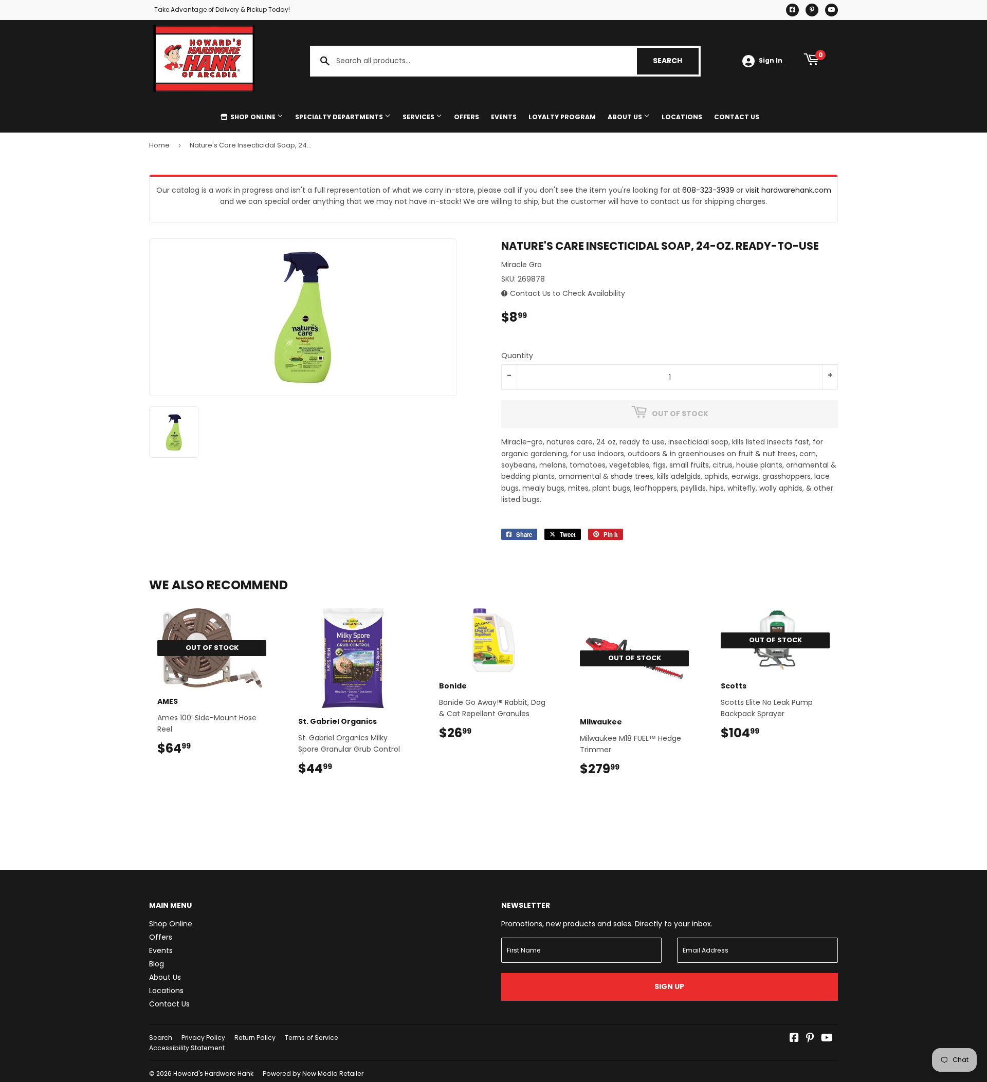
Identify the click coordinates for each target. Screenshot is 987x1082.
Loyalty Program (562, 117)
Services (419, 117)
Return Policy (255, 1037)
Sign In (770, 61)
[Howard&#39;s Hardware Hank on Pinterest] (810, 1039)
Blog (156, 964)
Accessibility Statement (187, 1047)
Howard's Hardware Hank (213, 1073)
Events (504, 117)
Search (676, 60)
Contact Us (736, 117)
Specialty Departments (340, 117)
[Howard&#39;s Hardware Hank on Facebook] (794, 1039)
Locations (682, 117)
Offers (466, 117)
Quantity (517, 355)
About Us (626, 117)
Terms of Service (311, 1037)
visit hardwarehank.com (788, 190)
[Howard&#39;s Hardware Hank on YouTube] (827, 1039)
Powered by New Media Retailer (313, 1073)
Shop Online (253, 117)
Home (159, 145)
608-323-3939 (708, 190)
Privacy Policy (203, 1037)
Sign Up (669, 986)
